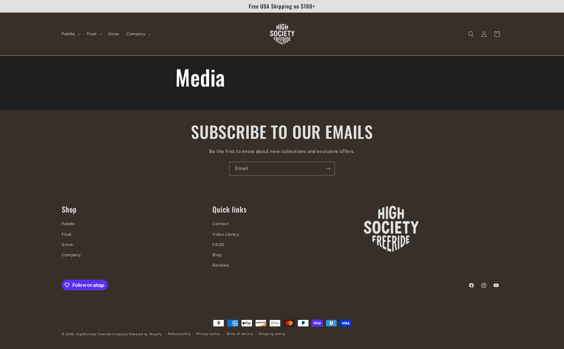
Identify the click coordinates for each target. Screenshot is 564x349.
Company (71, 254)
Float (67, 234)
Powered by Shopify (145, 334)
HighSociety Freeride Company (102, 334)
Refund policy (179, 334)
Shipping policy (272, 334)
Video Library (225, 234)
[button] (70, 34)
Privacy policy (208, 334)
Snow (67, 244)
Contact (220, 223)
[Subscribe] (328, 169)
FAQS (218, 244)
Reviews (220, 265)
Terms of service (239, 334)
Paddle (68, 223)
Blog (216, 254)
